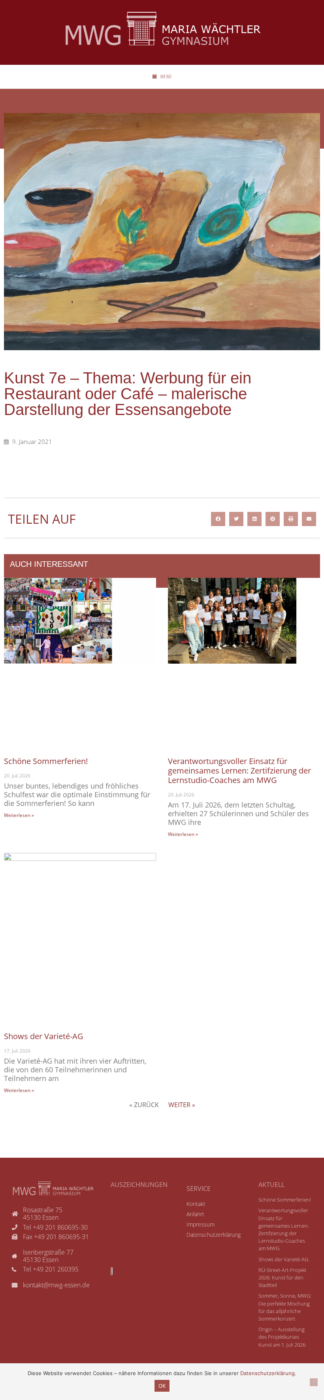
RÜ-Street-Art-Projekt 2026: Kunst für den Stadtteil (282, 1277)
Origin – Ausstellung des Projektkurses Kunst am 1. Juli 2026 (281, 1337)
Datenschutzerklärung (267, 1373)
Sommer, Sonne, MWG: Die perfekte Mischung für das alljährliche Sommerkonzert (284, 1307)
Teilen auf (42, 518)
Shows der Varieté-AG (43, 1036)
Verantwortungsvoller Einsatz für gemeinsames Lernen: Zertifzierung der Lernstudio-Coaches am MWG (239, 770)
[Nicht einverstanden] (313, 1382)
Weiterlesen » (19, 815)
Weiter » (181, 1104)
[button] (218, 519)
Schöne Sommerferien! (46, 761)
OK (162, 1386)
